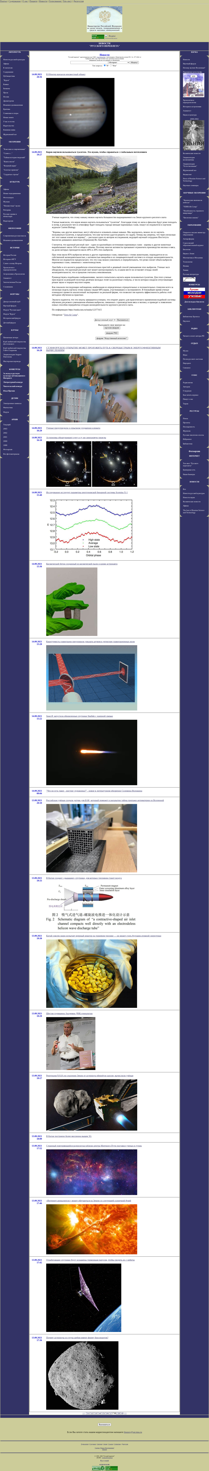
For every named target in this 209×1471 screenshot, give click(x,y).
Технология (187, 262)
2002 (5, 433)
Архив (105, 1444)
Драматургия (8, 101)
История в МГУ (9, 259)
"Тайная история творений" (14, 157)
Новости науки (189, 497)
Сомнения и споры (10, 113)
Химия (185, 270)
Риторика (7, 210)
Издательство (8, 126)
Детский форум (9, 323)
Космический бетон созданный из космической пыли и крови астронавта (81, 564)
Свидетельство (101, 57)
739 (118, 1413)
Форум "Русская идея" (12, 310)
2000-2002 (194, 119)
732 (91, 1413)
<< (83, 1413)
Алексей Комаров (107, 1457)
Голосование (55, 1)
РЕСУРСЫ (194, 411)
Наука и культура (190, 115)
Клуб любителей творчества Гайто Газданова (14, 349)
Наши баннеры (189, 474)
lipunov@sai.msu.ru (133, 1432)
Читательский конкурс (12, 386)
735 (102, 1413)
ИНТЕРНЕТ (194, 456)
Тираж (185, 404)
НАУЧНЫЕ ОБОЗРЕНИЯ (194, 193)
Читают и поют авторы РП (193, 336)
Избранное (187, 439)
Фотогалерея (8, 197)
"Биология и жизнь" (190, 218)
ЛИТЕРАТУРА (15, 52)
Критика (6, 109)
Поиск (185, 418)
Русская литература (191, 274)
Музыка (6, 202)
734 (99, 1413)
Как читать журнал (190, 395)
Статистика (117, 1444)
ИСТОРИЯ (14, 248)
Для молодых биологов (194, 302)
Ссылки (110, 1444)
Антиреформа (188, 239)
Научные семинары (190, 185)
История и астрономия (192, 106)
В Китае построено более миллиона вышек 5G (69, 1136)
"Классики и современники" (14, 149)
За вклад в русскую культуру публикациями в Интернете (14, 375)
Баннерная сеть (189, 470)
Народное (187, 363)
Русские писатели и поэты (193, 435)
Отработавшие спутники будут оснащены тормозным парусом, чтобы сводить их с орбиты (90, 1260)
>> (125, 1413)
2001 (5, 437)
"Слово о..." (7, 153)
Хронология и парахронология (9, 268)
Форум (6, 412)
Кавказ (6, 84)
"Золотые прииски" (11, 170)
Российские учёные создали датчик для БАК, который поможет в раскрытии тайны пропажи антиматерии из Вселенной (105, 800)
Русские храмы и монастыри (10, 215)
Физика (186, 266)
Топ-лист (67, 1)
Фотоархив (7, 449)
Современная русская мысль (14, 236)
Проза (5, 93)
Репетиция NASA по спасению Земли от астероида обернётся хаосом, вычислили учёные (89, 1075)
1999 (5, 445)
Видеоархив (8, 221)
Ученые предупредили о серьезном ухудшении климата (73, 428)
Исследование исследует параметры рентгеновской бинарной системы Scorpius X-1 (87, 492)
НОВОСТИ (194, 482)
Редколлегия (188, 382)
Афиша (6, 64)
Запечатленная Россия (12, 282)
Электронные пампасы (12, 403)
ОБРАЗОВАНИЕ (194, 225)
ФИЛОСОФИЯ (14, 228)
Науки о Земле (188, 253)
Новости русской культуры (14, 59)
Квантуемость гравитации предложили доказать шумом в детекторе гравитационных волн (90, 641)
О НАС (194, 375)
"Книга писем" (9, 162)
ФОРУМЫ (14, 294)
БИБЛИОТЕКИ (194, 309)
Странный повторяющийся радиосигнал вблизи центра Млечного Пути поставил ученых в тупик (94, 1146)
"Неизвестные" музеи (11, 206)
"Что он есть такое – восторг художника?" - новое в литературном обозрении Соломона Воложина (94, 791)
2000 (5, 441)
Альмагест (7, 278)
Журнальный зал (9, 134)
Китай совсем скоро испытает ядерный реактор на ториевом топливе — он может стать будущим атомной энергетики (103, 936)
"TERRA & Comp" (190, 207)
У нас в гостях (9, 121)
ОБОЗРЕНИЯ (14, 142)
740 (122, 1413)
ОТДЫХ (194, 343)
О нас (25, 1)
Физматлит (187, 174)
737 (110, 1413)
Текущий (7, 425)
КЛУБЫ (14, 330)
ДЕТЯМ (14, 398)
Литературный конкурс (13, 382)
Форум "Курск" (9, 314)
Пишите (33, 1)
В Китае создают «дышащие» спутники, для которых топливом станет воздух (84, 878)
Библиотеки (187, 444)
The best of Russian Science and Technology (193, 511)
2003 (5, 429)
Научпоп (186, 321)
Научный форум (9, 306)
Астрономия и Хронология (14, 274)
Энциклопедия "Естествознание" (190, 165)
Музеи (185, 351)
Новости (43, 1)
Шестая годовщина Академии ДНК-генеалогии (69, 1013)
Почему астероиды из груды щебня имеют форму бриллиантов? (77, 1337)
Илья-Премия (9, 391)
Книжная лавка (9, 130)
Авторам (186, 387)
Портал (3, 1)
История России (9, 255)
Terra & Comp (70, 315)
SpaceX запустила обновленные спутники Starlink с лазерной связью (79, 716)
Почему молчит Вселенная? (194, 68)
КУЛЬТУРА (15, 182)
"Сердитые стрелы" (11, 174)
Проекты (186, 423)
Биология (186, 249)
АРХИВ (15, 419)
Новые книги (8, 117)
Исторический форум (11, 318)
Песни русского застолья (193, 359)
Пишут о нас (188, 399)
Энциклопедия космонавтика (189, 158)
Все (184, 489)
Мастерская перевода (12, 361)
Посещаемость (189, 427)
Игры (185, 355)
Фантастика (8, 407)
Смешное (187, 368)
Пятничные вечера (10, 337)
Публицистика (9, 76)
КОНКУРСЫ (14, 369)
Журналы (187, 431)
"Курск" (6, 80)
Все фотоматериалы (11, 454)
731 (87, 1413)
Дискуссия (78, 1)
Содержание (15, 1)
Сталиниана (8, 287)
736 (106, 1413)
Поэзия (6, 97)
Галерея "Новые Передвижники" (104, 1448)
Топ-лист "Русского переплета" (190, 464)
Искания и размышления (13, 105)
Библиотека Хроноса (191, 316)
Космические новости (191, 153)
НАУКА (194, 52)
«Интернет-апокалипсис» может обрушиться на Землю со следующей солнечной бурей (88, 1200)
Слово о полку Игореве (12, 263)
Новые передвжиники (12, 193)
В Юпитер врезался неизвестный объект (65, 74)
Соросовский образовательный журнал (193, 244)
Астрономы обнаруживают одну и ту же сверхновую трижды (76, 437)
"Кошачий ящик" (9, 166)
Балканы (6, 88)
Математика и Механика (193, 258)
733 (95, 1413)
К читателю (8, 68)
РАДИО (194, 328)
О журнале (187, 391)
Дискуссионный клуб (11, 302)
